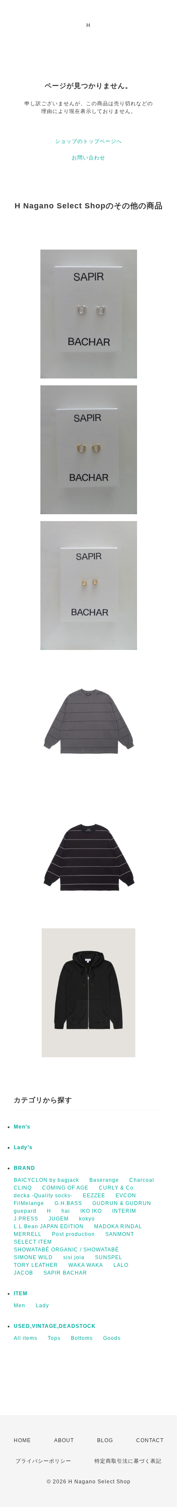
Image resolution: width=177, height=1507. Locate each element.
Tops (54, 1338)
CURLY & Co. (117, 1188)
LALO (120, 1265)
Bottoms (82, 1338)
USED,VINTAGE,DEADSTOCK (55, 1326)
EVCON (126, 1196)
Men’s (22, 1127)
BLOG (105, 1440)
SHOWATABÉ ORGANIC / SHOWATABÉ (66, 1250)
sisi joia (74, 1257)
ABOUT (64, 1440)
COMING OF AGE (65, 1188)
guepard (25, 1211)
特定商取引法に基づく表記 (128, 1461)
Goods (112, 1338)
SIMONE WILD (33, 1257)
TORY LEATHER (36, 1265)
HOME (22, 1440)
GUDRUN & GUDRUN (121, 1203)
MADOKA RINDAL (118, 1226)
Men (19, 1306)
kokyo (87, 1219)
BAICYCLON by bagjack (46, 1180)
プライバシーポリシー (43, 1461)
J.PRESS (26, 1219)
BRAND (24, 1168)
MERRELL (28, 1234)
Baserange (104, 1180)
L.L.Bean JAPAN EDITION (49, 1226)
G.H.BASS (68, 1203)
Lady (42, 1306)
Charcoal (141, 1180)
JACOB (23, 1273)
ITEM (20, 1293)
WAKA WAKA (85, 1265)
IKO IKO (91, 1211)
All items (25, 1338)
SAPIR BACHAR (65, 1273)
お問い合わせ (88, 158)
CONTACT (150, 1440)
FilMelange (29, 1203)
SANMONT (119, 1234)
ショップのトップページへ (88, 141)
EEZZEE (94, 1196)
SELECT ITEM (33, 1242)
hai (65, 1211)
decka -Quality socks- (43, 1196)
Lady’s (23, 1147)
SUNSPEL (108, 1257)
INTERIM (124, 1211)
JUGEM (59, 1219)
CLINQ (23, 1188)
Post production (73, 1234)
